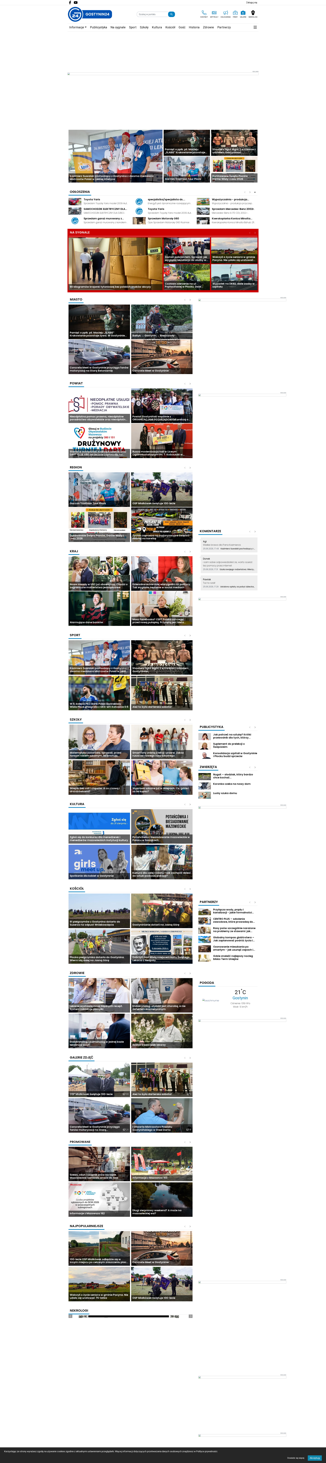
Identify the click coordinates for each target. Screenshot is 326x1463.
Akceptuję (315, 1458)
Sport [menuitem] (132, 27)
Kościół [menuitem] (170, 27)
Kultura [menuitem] (157, 27)
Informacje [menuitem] (76, 27)
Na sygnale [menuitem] (118, 27)
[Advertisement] (163, 50)
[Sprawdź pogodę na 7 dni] (210, 1000)
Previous (70, 1349)
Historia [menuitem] (194, 27)
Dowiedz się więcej (295, 1458)
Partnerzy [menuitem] (224, 27)
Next (191, 1349)
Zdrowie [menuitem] (208, 27)
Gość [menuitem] (182, 27)
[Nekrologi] (131, 1349)
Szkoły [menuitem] (144, 27)
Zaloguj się (251, 2)
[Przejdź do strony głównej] (89, 14)
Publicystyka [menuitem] (98, 27)
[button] (255, 27)
